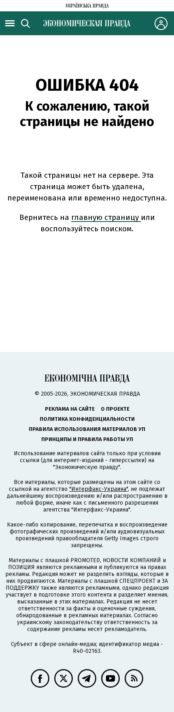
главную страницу (106, 217)
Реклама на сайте (70, 409)
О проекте (115, 409)
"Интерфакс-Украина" (98, 489)
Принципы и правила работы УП (87, 439)
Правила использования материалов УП (87, 429)
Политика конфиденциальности (87, 419)
